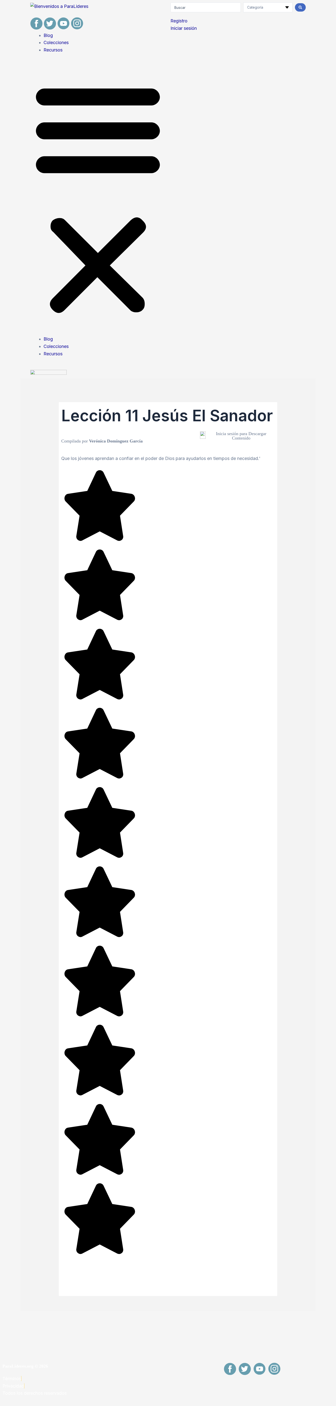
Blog (48, 35)
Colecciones (56, 42)
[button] (98, 197)
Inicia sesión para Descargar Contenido (241, 436)
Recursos (53, 49)
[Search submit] (300, 7)
